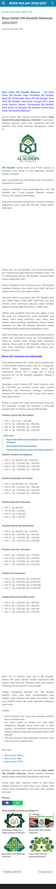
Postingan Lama (45, 872)
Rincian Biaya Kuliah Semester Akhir (22, 446)
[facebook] (7, 803)
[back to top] (50, 883)
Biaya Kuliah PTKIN (14, 761)
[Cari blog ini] (52, 3)
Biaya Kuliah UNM (13, 758)
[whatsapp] (17, 803)
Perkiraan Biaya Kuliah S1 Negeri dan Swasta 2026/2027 (30, 450)
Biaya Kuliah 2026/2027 (28, 3)
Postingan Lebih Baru (12, 872)
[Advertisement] (28, 61)
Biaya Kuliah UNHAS (14, 755)
